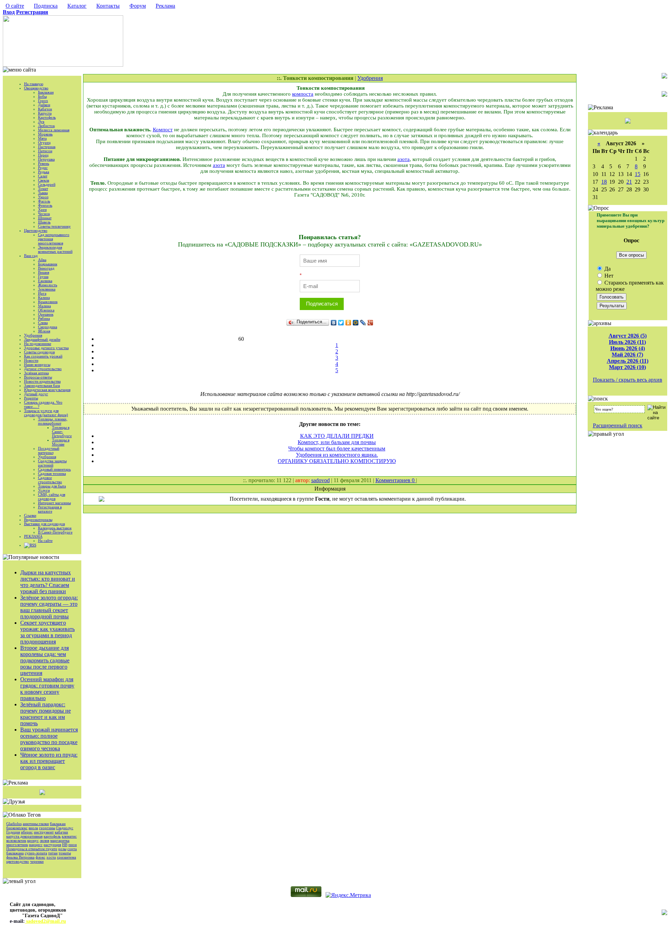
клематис (69, 836)
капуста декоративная (24, 836)
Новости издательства (42, 381)
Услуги (44, 490)
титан (53, 853)
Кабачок (45, 109)
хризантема (66, 857)
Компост (163, 129)
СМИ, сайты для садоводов (51, 496)
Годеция (13, 832)
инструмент (44, 832)
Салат (42, 176)
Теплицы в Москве (60, 442)
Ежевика (45, 281)
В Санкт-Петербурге (55, 532)
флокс (40, 857)
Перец (43, 155)
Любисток (46, 126)
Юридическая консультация (47, 390)
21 (629, 182)
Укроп (43, 197)
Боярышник (47, 264)
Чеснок (44, 214)
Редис (43, 167)
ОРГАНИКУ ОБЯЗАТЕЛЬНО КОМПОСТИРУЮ (337, 461)
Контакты (108, 6)
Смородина (47, 327)
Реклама (165, 6)
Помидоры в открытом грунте (31, 849)
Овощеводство (36, 88)
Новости (31, 360)
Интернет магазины (54, 503)
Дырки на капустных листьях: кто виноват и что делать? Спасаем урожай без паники (47, 581)
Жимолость (47, 285)
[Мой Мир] (355, 322)
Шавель (44, 222)
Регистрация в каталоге (50, 509)
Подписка (46, 6)
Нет (608, 276)
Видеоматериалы (38, 519)
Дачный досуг (36, 394)
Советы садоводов (39, 352)
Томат (43, 188)
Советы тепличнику (54, 226)
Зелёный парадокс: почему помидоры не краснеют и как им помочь (45, 713)
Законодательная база (42, 385)
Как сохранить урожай (43, 356)
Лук (41, 121)
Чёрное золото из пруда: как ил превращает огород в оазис (48, 761)
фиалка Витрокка (20, 857)
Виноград (46, 268)
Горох (43, 100)
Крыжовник (48, 302)
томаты (65, 853)
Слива (43, 323)
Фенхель (45, 205)
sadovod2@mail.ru (45, 921)
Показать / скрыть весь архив (627, 380)
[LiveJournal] (363, 322)
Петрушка (46, 159)
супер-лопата (36, 853)
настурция (52, 845)
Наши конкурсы (37, 364)
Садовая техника (52, 473)
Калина (44, 297)
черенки (37, 861)
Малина (44, 306)
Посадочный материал (48, 450)
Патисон (45, 151)
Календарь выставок (55, 528)
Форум (137, 6)
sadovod (320, 480)
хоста (51, 857)
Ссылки (30, 515)
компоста (302, 94)
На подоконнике (37, 343)
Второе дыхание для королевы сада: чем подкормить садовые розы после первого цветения (44, 660)
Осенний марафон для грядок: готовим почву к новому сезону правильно (47, 688)
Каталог (77, 6)
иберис (27, 832)
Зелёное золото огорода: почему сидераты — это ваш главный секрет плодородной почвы (49, 607)
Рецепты (31, 398)
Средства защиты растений (52, 463)
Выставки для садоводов (44, 524)
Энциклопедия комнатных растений (55, 249)
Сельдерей (46, 184)
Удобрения (33, 335)
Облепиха (46, 310)
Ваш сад (31, 255)
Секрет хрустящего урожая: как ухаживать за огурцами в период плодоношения (47, 632)
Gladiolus (14, 824)
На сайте (45, 540)
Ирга (42, 293)
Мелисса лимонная (53, 130)
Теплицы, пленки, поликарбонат (52, 421)
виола (33, 828)
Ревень (43, 163)
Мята (42, 138)
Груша (43, 276)
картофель (52, 836)
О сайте (15, 6)
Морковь (45, 134)
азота (403, 159)
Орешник (45, 314)
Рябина (44, 318)
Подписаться (322, 304)
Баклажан (46, 92)
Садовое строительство (50, 480)
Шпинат (45, 218)
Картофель (47, 117)
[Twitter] (341, 322)
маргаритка (59, 840)
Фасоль (44, 201)
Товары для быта (52, 486)
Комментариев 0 (395, 480)
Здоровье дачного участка (46, 348)
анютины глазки (36, 824)
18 (604, 182)
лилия (44, 840)
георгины (47, 828)
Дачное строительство (43, 369)
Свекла (43, 180)
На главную (33, 84)
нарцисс (36, 845)
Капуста (45, 113)
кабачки (61, 832)
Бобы (42, 96)
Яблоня (44, 331)
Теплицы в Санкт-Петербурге (62, 431)
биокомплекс (17, 828)
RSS (33, 545)
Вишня (43, 272)
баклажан (58, 824)
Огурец (44, 142)
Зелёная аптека (36, 373)
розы (62, 849)
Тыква (43, 193)
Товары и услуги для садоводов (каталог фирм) (46, 413)
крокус (33, 840)
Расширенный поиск (617, 425)
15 (637, 174)
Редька (43, 172)
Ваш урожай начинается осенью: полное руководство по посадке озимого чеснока (49, 739)
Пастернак (46, 147)
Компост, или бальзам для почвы (337, 442)
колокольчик (16, 840)
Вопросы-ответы (38, 377)
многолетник (17, 845)
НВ (64, 845)
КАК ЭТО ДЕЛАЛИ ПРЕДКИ (337, 436)
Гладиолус (64, 828)
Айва (42, 260)
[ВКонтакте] (333, 322)
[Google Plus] (370, 322)
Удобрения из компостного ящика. (337, 455)
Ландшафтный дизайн (42, 339)
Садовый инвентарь (54, 469)
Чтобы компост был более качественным (336, 448)
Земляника (46, 289)
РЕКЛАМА (33, 536)
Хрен (42, 209)
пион (72, 845)
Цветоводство (35, 230)
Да (607, 269)
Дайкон (44, 105)
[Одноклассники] (348, 322)
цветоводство (17, 861)
